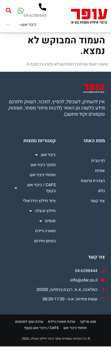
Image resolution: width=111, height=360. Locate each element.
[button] (8, 10)
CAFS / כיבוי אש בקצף (41, 188)
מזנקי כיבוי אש (42, 165)
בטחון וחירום (44, 241)
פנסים (50, 221)
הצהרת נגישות (93, 181)
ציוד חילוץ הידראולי (39, 201)
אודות (100, 171)
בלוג (101, 191)
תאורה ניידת (45, 231)
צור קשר (97, 201)
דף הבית (98, 161)
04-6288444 (35, 15)
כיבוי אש (48, 155)
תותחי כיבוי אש (42, 175)
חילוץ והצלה (45, 211)
